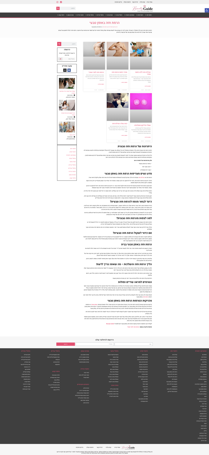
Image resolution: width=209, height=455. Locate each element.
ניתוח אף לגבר (144, 391)
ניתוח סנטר (145, 382)
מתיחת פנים (145, 355)
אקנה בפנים (204, 426)
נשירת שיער (115, 357)
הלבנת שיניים (27, 355)
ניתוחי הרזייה (72, 171)
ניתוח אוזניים (145, 374)
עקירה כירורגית (26, 384)
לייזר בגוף (72, 135)
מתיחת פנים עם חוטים (142, 359)
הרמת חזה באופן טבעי (172, 372)
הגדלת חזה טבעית (173, 362)
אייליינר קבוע (56, 390)
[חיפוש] (58, 8)
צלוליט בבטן (204, 364)
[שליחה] (60, 59)
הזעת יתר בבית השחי (202, 399)
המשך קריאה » (147, 86)
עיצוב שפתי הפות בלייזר (83, 398)
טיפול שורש (27, 382)
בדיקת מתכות (118, 2)
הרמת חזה (105, 27)
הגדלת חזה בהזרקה (172, 357)
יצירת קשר (135, 2)
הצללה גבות (57, 380)
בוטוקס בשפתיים (203, 379)
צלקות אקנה (204, 428)
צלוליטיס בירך (203, 367)
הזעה (205, 396)
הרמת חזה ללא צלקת (172, 374)
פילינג (205, 431)
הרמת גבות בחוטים (143, 367)
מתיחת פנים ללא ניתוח (142, 357)
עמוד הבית (149, 2)
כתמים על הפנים (203, 411)
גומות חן (146, 396)
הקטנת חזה (174, 379)
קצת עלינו (142, 2)
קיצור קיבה (86, 372)
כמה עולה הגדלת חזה (119, 123)
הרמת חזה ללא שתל (172, 377)
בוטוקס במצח (203, 377)
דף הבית (115, 27)
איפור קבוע (73, 178)
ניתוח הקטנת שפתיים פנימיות (82, 395)
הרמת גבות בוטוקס (143, 364)
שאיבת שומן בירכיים (84, 357)
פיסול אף (204, 355)
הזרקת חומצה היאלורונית (201, 384)
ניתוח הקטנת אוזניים (143, 377)
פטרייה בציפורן (203, 433)
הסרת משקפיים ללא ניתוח (53, 357)
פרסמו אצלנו (127, 2)
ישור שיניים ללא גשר (25, 364)
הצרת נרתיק (86, 388)
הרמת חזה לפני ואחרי (96, 72)
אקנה (205, 423)
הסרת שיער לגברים (114, 396)
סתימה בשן (27, 369)
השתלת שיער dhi (114, 369)
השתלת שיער (115, 367)
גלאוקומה (57, 364)
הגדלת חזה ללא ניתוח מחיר (143, 73)
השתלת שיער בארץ (113, 374)
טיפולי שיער (72, 158)
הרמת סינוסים (27, 379)
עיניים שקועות (203, 413)
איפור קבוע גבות (56, 375)
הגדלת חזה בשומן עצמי (171, 359)
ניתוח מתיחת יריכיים (84, 390)
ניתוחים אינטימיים (83, 384)
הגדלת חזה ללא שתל (172, 367)
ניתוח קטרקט (56, 362)
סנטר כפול (145, 384)
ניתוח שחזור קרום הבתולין (83, 393)
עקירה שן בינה (27, 386)
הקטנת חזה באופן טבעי (171, 382)
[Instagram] (57, 2)
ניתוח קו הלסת (144, 379)
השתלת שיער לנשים (113, 382)
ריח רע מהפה (27, 367)
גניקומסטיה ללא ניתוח (172, 389)
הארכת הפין (86, 403)
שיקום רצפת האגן (85, 400)
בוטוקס (205, 374)
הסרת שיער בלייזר (114, 389)
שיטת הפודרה (56, 382)
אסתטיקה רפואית (71, 155)
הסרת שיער (73, 162)
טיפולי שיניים (72, 168)
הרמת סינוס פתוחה (25, 377)
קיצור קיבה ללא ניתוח (84, 375)
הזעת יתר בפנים (203, 401)
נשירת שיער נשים (114, 362)
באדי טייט (204, 404)
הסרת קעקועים (203, 436)
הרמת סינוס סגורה (26, 374)
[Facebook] (61, 2)
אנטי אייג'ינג (204, 440)
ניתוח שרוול (86, 377)
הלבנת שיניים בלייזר (25, 359)
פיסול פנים (204, 357)
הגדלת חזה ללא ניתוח (172, 364)
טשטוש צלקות (203, 416)
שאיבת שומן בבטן (85, 355)
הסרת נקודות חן (203, 418)
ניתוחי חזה (110, 27)
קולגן (205, 382)
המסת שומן (204, 386)
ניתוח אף (146, 389)
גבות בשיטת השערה (55, 387)
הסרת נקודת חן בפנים (202, 421)
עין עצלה (58, 359)
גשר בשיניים (27, 362)
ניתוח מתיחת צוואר (143, 362)
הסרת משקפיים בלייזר (54, 355)
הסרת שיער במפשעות (113, 391)
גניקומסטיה (174, 386)
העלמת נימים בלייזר (202, 394)
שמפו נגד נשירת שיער (113, 364)
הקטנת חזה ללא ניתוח (172, 384)
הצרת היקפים (203, 372)
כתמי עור (204, 409)
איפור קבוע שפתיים (55, 377)
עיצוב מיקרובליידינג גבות (54, 385)
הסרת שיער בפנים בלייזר (112, 394)
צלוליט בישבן (203, 359)
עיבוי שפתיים (203, 406)
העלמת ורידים (203, 391)
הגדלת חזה (141, 177)
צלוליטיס (204, 362)
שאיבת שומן (72, 175)
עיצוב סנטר (145, 386)
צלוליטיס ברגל (203, 369)
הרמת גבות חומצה (143, 369)
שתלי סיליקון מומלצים (142, 125)
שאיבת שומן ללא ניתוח (83, 359)
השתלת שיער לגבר (114, 379)
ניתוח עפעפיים (144, 401)
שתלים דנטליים (26, 372)
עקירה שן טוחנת (26, 389)
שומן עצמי (94, 305)
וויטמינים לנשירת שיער (113, 355)
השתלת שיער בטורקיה (113, 377)
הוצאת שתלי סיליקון (172, 391)
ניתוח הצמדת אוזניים (143, 372)
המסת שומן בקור (203, 389)
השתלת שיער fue (114, 372)
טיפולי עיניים (72, 165)
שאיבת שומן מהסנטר (84, 362)
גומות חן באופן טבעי (143, 399)
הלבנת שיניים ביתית (25, 357)
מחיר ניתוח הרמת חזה (119, 72)
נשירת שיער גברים (114, 359)
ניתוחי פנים (73, 152)
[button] (207, 10)
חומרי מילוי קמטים (202, 438)
